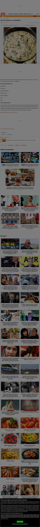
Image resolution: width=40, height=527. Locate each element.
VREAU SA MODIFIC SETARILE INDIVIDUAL (20, 524)
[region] (20, 512)
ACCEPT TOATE (20, 521)
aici (25, 508)
